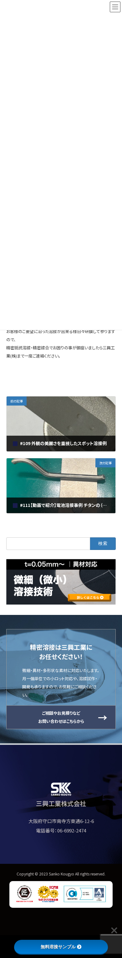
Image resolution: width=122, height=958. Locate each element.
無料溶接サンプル (58, 947)
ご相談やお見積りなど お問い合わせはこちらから (61, 717)
